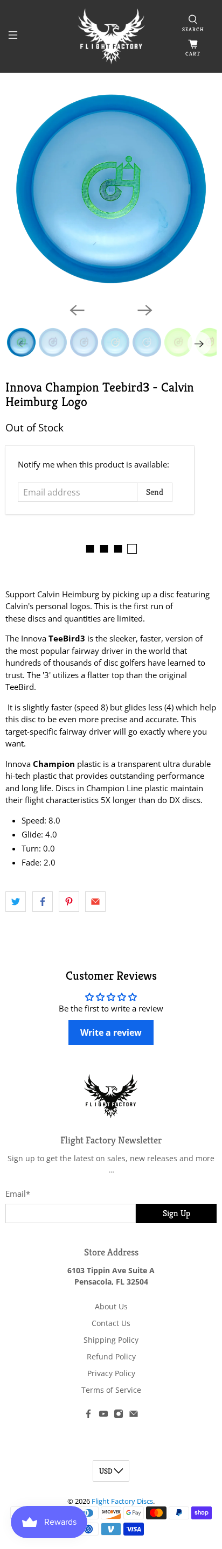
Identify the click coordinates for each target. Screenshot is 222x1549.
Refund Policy (111, 1356)
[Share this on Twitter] (15, 901)
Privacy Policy (111, 1373)
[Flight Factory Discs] (111, 36)
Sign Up (176, 1213)
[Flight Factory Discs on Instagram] (118, 1416)
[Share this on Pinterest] (69, 901)
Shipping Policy (111, 1340)
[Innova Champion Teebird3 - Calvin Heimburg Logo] (110, 188)
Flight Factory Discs (122, 1501)
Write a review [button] (111, 1032)
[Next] (145, 310)
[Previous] (77, 310)
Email (17, 1193)
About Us (111, 1306)
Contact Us (111, 1323)
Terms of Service (111, 1390)
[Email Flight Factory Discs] (133, 1416)
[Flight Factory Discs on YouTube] (103, 1416)
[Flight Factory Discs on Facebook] (88, 1416)
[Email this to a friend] (95, 901)
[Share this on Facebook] (42, 901)
